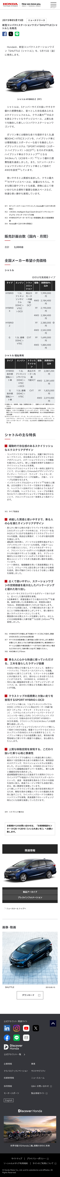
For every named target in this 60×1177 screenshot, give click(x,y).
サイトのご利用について (43, 1163)
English (8, 1100)
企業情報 (8, 1064)
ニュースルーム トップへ (16, 908)
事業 (33, 1064)
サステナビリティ (38, 1071)
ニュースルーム (37, 1078)
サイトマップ (16, 1159)
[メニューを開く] (53, 4)
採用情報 (8, 1086)
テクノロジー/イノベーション (16, 1071)
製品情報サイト (38, 1093)
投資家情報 (9, 1078)
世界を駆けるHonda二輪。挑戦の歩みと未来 (30, 1146)
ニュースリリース (36, 20)
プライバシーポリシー (36, 1159)
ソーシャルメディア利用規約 (16, 1163)
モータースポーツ (11, 1093)
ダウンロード (28, 995)
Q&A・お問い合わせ (40, 1086)
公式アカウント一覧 (12, 1054)
